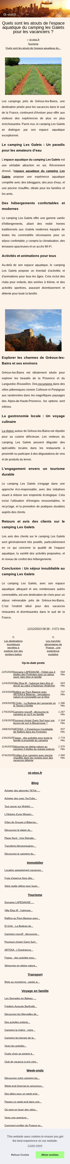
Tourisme (33, 43)
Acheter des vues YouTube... (20, 798)
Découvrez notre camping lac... (22, 1078)
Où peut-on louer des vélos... (21, 1109)
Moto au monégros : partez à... (22, 981)
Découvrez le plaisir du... (18, 830)
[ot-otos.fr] (35, 8)
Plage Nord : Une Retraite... (20, 838)
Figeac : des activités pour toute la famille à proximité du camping (32, 739)
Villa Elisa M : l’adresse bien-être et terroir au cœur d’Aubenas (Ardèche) (34, 684)
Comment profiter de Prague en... (23, 1125)
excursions (45, 383)
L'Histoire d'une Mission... (19, 814)
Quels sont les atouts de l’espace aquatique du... (33, 48)
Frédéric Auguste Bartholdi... (20, 1006)
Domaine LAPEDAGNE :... (19, 902)
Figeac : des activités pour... (20, 957)
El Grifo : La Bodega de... (18, 926)
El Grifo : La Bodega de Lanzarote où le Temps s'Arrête (34, 704)
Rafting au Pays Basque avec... (22, 918)
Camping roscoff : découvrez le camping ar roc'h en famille (31, 713)
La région (8, 430)
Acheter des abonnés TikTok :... (22, 790)
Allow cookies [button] (50, 1154)
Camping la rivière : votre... (19, 1030)
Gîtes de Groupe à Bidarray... (21, 822)
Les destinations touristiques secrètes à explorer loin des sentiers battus (13, 648)
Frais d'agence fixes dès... (19, 878)
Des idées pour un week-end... (21, 1093)
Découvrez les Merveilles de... (21, 1014)
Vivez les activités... (15, 1045)
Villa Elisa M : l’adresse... (18, 910)
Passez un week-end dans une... (23, 1101)
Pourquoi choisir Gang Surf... (20, 941)
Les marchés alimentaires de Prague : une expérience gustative (53, 648)
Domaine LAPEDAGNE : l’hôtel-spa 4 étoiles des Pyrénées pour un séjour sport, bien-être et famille (34, 674)
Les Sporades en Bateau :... (20, 998)
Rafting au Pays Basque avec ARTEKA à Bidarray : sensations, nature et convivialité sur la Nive (31, 694)
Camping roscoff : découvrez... (21, 934)
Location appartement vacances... (23, 870)
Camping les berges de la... (20, 1037)
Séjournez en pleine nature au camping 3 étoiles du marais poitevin (34, 747)
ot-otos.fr (34, 39)
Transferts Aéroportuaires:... (20, 845)
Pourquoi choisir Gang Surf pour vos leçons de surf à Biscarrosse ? (34, 721)
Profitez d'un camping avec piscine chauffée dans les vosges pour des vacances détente (33, 758)
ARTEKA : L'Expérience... (18, 949)
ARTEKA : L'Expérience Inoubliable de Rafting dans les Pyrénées (33, 730)
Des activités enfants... (17, 1022)
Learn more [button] (35, 1145)
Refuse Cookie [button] (20, 1154)
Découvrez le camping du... (20, 853)
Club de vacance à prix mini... (21, 1061)
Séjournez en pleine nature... (20, 965)
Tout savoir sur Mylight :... (19, 806)
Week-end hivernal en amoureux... (24, 1085)
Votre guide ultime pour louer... (21, 885)
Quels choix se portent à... (19, 1053)
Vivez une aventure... (16, 1117)
